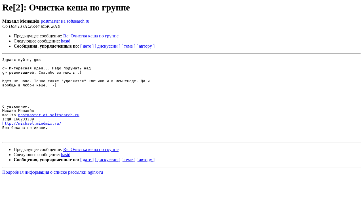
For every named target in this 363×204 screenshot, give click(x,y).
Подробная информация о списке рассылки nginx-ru (52, 172)
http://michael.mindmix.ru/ (31, 123)
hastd (65, 41)
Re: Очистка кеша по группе (91, 35)
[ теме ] (128, 46)
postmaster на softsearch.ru (65, 21)
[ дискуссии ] (107, 46)
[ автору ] (145, 46)
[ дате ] (87, 46)
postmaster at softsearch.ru (48, 115)
